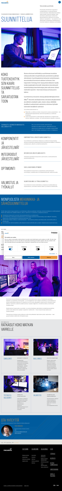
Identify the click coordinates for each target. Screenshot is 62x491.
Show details (52, 253)
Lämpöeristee (24, 457)
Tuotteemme (25, 449)
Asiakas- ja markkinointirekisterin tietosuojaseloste (13, 485)
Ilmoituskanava (54, 469)
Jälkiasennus (44, 449)
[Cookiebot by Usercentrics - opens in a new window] (52, 233)
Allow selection (31, 257)
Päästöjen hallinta (25, 455)
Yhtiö (51, 449)
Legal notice (26, 485)
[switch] (24, 249)
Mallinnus (33, 459)
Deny (13, 257)
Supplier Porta (25, 460)
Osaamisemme (35, 449)
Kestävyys (52, 458)
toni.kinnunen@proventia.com (21, 431)
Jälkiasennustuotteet (44, 461)
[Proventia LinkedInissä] (54, 485)
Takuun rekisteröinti (44, 467)
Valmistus (33, 462)
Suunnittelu (34, 455)
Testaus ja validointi (35, 460)
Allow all (49, 257)
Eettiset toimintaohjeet (54, 464)
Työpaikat (52, 453)
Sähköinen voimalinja (26, 459)
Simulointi (33, 457)
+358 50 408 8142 (18, 433)
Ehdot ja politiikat (52, 475)
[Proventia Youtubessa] (57, 485)
